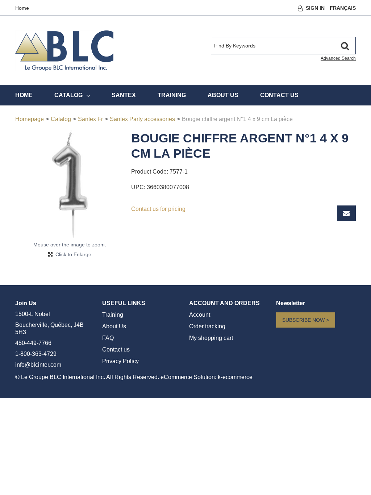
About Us (223, 95)
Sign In (315, 8)
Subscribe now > (305, 320)
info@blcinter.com (38, 365)
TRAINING (172, 95)
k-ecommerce (235, 377)
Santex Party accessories (142, 119)
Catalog (68, 95)
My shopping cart (211, 338)
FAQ (108, 338)
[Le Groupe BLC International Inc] (64, 50)
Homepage (29, 119)
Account (199, 315)
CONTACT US (279, 95)
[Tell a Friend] (346, 213)
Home (22, 8)
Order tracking (207, 326)
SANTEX (124, 95)
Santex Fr (90, 119)
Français (343, 8)
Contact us (116, 349)
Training (112, 315)
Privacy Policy (120, 361)
